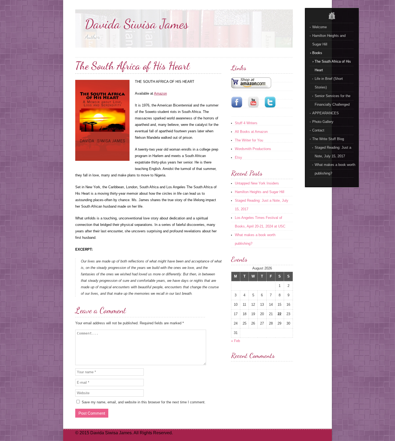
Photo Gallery (322, 122)
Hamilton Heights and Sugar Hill (259, 192)
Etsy (238, 157)
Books (317, 53)
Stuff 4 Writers (246, 123)
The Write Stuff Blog (328, 139)
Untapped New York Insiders (257, 183)
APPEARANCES (325, 113)
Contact (318, 130)
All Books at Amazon (251, 132)
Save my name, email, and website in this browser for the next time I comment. (144, 402)
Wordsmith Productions (253, 149)
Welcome (319, 27)
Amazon (160, 93)
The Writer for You (249, 140)
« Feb (235, 341)
